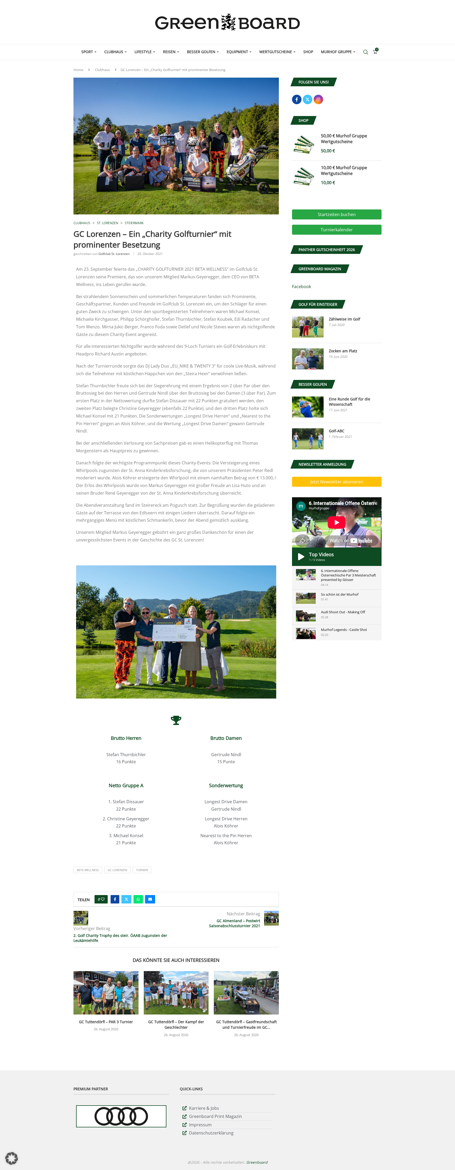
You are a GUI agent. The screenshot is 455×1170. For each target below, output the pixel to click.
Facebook (301, 286)
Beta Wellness (88, 870)
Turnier (142, 870)
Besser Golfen (201, 51)
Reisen (169, 51)
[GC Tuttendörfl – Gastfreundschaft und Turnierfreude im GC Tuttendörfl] (246, 992)
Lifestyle (143, 51)
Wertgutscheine (275, 51)
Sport (87, 51)
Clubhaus (113, 51)
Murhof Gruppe (336, 51)
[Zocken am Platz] (308, 358)
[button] (11, 1158)
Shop (308, 51)
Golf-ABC (336, 430)
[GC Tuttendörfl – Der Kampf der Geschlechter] (176, 992)
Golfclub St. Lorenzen (114, 254)
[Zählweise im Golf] (308, 327)
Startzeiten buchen (337, 214)
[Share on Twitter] (126, 899)
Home (78, 69)
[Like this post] (103, 899)
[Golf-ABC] (308, 438)
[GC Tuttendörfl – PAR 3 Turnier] (106, 992)
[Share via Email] (150, 899)
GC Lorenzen (117, 870)
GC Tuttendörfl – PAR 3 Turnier (106, 1021)
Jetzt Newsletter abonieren (336, 482)
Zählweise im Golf (344, 319)
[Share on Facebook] (115, 899)
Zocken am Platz (343, 350)
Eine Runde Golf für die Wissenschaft (349, 401)
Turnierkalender (337, 230)
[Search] (365, 52)
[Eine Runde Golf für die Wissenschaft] (308, 407)
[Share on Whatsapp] (138, 899)
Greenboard (257, 1162)
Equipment (237, 51)
